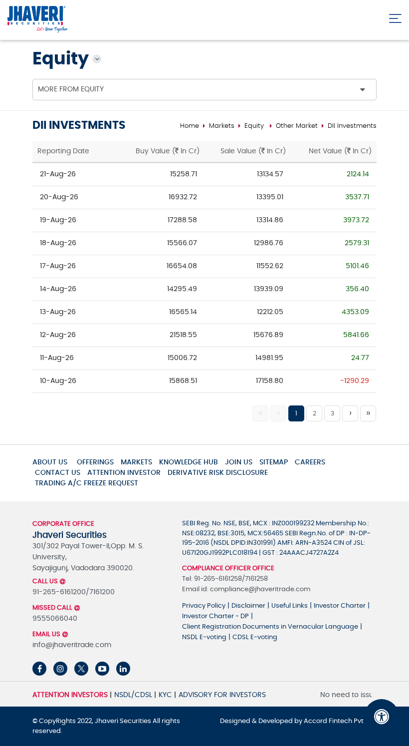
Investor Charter (340, 606)
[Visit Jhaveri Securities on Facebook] (39, 669)
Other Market (297, 126)
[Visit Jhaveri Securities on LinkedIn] (123, 669)
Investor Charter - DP (215, 616)
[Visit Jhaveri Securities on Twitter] (81, 669)
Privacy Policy (203, 606)
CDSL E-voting (254, 637)
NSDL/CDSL (133, 695)
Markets (221, 126)
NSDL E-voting (204, 637)
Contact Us (57, 472)
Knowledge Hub (188, 462)
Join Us (238, 462)
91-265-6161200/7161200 (73, 592)
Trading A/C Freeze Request (86, 483)
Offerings (95, 462)
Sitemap (273, 462)
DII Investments (352, 126)
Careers (310, 462)
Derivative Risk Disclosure (218, 472)
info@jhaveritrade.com (71, 645)
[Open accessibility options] (381, 716)
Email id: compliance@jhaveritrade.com (246, 589)
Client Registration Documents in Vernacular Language (270, 627)
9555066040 (54, 618)
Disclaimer (248, 606)
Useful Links (289, 606)
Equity (254, 126)
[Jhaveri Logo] (37, 19)
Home (189, 126)
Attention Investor (124, 472)
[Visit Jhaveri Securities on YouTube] (102, 669)
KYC (165, 695)
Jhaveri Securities (124, 721)
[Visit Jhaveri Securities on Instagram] (60, 669)
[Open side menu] (395, 16)
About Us (49, 462)
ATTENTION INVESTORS (70, 695)
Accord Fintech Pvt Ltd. (340, 721)
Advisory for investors (222, 695)
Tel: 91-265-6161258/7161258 (225, 579)
